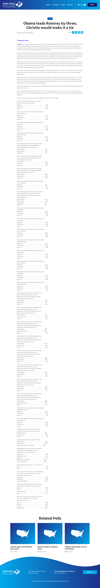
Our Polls (56, 4)
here (57, 98)
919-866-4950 (61, 573)
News (63, 4)
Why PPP (70, 4)
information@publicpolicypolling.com (64, 571)
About (48, 4)
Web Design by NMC (63, 581)
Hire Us (92, 4)
